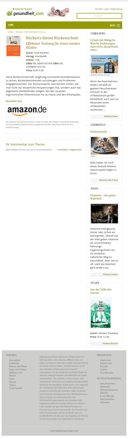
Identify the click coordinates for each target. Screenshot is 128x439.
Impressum (105, 360)
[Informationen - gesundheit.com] (39, 11)
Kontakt (98, 9)
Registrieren (76, 149)
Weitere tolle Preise (108, 180)
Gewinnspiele (98, 131)
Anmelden (63, 149)
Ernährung (14, 363)
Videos (12, 385)
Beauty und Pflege (18, 366)
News (11, 379)
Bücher (19, 32)
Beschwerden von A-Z (35, 32)
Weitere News (111, 116)
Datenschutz (106, 363)
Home (11, 32)
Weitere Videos (110, 274)
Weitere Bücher (110, 343)
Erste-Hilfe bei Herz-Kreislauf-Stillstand (107, 399)
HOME (11, 25)
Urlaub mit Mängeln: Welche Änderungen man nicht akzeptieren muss (104, 45)
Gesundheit (14, 360)
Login (106, 9)
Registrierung (116, 9)
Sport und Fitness (17, 369)
